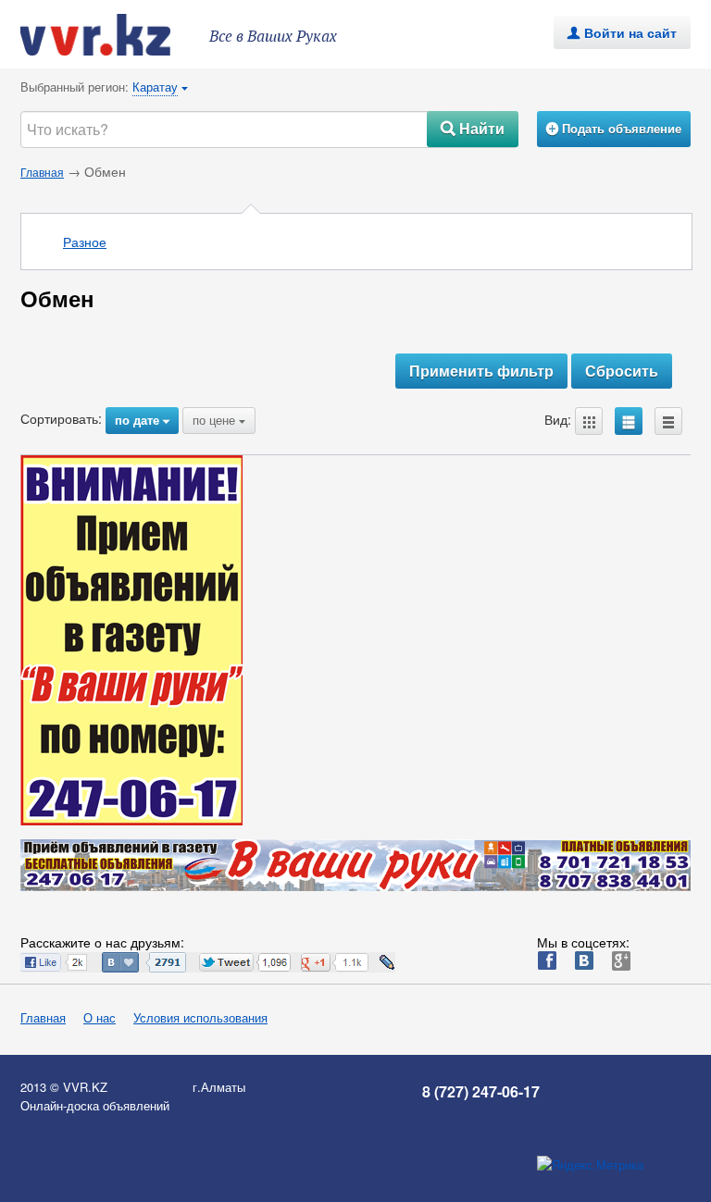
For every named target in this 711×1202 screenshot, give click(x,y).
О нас (99, 1017)
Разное (84, 241)
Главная (42, 172)
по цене (219, 419)
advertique (113, 35)
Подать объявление (613, 128)
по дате (142, 419)
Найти (473, 128)
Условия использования (200, 1017)
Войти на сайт (622, 32)
